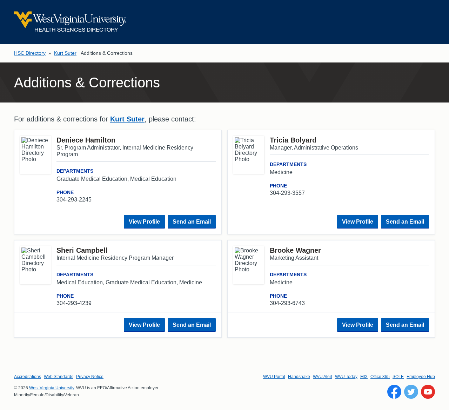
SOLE (398, 376)
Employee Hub (421, 376)
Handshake (299, 376)
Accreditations (27, 376)
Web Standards (58, 376)
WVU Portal (274, 376)
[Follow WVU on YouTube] (428, 392)
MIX (364, 376)
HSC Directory (30, 53)
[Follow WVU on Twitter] (411, 392)
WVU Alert (322, 376)
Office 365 (380, 376)
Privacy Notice (89, 376)
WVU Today (346, 376)
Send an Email (192, 222)
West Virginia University (51, 387)
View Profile (144, 222)
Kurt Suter (65, 53)
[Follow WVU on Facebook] (394, 392)
